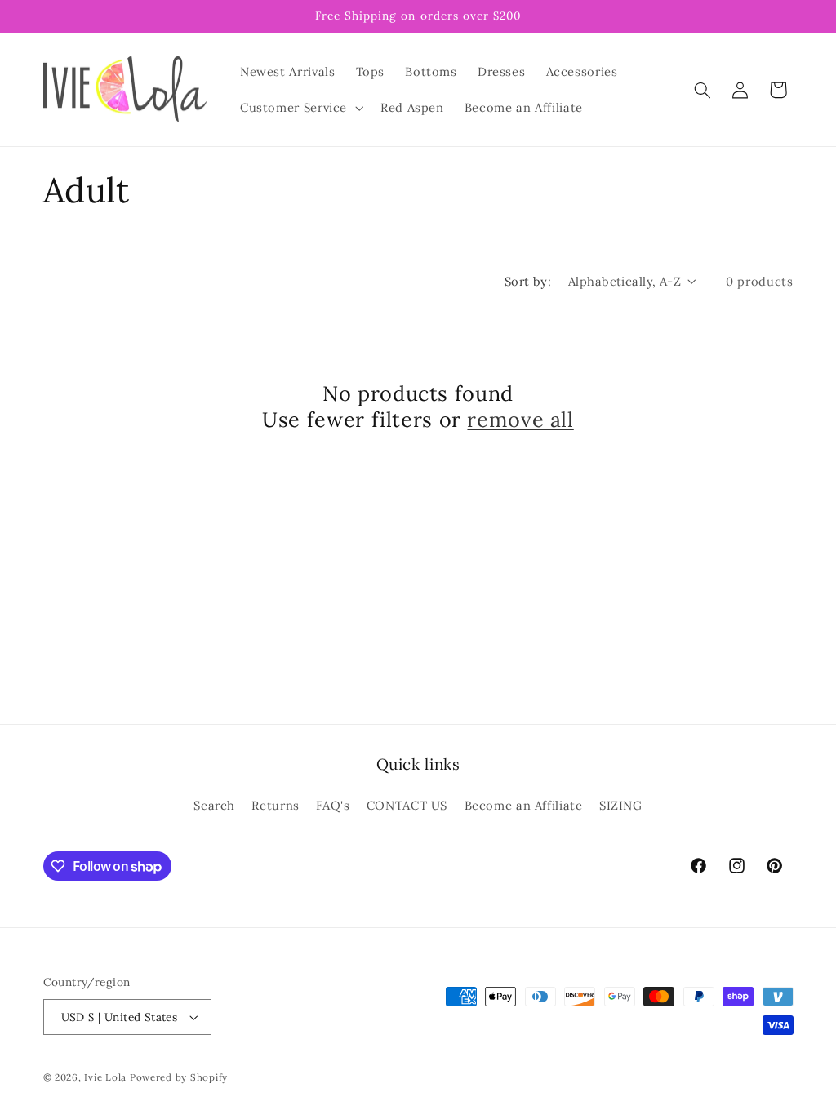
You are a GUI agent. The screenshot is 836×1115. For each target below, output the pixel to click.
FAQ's (332, 805)
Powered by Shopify (179, 1077)
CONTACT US (407, 805)
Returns (275, 805)
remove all (520, 419)
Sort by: (528, 281)
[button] (299, 108)
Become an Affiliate (524, 805)
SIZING (621, 805)
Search (214, 805)
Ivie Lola (105, 1077)
